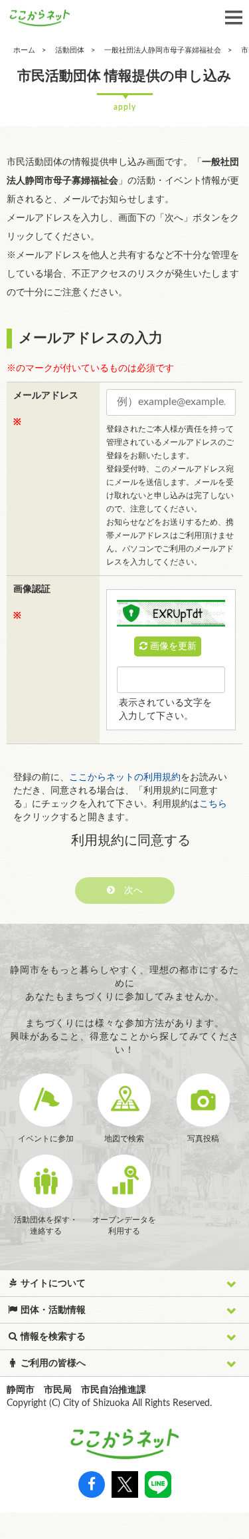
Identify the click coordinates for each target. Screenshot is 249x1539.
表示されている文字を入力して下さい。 (165, 709)
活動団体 (69, 50)
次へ (129, 890)
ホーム (24, 50)
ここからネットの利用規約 (125, 777)
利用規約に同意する (131, 840)
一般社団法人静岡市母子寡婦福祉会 (162, 50)
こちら (213, 804)
